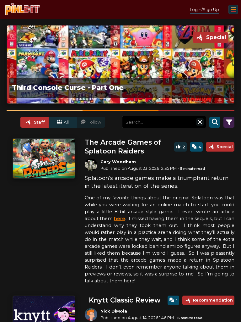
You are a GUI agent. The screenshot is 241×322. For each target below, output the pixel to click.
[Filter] (228, 122)
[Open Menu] (233, 9)
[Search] (214, 122)
